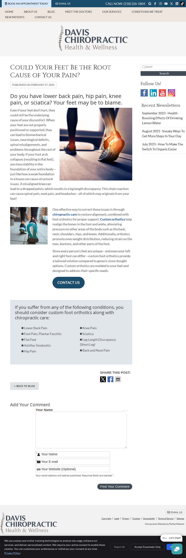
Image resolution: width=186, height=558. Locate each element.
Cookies (136, 518)
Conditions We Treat (147, 11)
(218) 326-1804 (134, 4)
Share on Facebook (111, 379)
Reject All (119, 546)
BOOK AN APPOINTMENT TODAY (28, 3)
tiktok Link (182, 3)
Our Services (111, 11)
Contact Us (43, 17)
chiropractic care (64, 214)
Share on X (103, 379)
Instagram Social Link (171, 93)
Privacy (125, 518)
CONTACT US (68, 282)
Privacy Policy (12, 553)
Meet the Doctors (78, 11)
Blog (51, 11)
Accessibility (149, 518)
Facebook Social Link (144, 93)
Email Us (64, 3)
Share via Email (118, 379)
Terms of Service (165, 518)
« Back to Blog (24, 386)
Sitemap (180, 518)
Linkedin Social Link (153, 93)
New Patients (14, 17)
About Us (30, 11)
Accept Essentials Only (147, 546)
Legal (116, 518)
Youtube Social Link (162, 93)
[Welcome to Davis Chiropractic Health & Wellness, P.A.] (93, 49)
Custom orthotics (112, 219)
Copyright (106, 518)
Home (9, 11)
